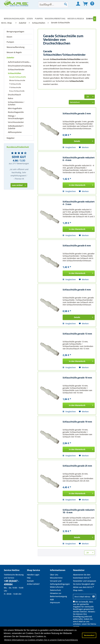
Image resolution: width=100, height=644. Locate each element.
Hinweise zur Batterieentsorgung (58, 595)
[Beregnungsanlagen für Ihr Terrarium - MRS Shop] (16, 4)
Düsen (9, 36)
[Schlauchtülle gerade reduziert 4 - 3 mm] (49, 217)
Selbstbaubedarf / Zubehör (16, 127)
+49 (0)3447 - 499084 (11, 582)
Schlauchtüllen (14, 73)
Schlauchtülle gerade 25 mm (77, 465)
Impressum (55, 602)
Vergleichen (70, 147)
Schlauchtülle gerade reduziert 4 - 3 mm (79, 203)
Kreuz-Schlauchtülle (16, 91)
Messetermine (56, 578)
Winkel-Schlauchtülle (17, 80)
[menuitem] (15, 18)
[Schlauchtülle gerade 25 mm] (49, 481)
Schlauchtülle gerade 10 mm (77, 377)
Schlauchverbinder (16, 69)
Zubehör (10, 57)
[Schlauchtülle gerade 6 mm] (49, 261)
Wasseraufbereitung (15, 47)
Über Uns (54, 574)
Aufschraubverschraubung (19, 62)
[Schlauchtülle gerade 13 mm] (49, 349)
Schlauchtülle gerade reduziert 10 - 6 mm (79, 511)
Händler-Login (33, 574)
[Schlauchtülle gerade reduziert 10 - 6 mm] (49, 525)
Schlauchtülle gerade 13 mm (77, 333)
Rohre (10, 98)
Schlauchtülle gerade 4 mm (77, 289)
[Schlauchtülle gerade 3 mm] (49, 129)
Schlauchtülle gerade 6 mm (77, 245)
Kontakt (30, 581)
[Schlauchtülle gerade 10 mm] (49, 393)
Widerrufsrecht (56, 587)
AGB (52, 599)
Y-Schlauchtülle (15, 87)
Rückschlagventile (16, 112)
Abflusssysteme (15, 132)
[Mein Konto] (78, 4)
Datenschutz (55, 590)
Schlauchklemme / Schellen (16, 103)
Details (77, 141)
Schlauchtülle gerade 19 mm (77, 421)
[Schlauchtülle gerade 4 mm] (49, 305)
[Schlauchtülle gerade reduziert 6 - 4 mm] (49, 173)
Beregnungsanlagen (15, 31)
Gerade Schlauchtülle (17, 77)
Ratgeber (11, 138)
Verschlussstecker (16, 122)
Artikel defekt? (33, 584)
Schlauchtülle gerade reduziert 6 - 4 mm (79, 159)
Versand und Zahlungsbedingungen (60, 582)
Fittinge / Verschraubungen (16, 117)
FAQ (28, 578)
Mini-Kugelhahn (15, 108)
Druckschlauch (14, 94)
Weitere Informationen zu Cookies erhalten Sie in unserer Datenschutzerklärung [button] (41, 640)
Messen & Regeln (14, 52)
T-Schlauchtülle (15, 84)
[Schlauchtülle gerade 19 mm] (49, 437)
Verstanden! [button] (89, 635)
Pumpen (10, 42)
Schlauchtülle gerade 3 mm (77, 113)
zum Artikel (17, 185)
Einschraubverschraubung (19, 65)
